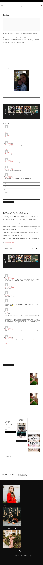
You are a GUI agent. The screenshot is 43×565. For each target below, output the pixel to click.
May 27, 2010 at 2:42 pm (9, 169)
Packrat (9, 160)
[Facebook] (37, 248)
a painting (16, 31)
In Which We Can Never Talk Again (10, 92)
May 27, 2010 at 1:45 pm (9, 144)
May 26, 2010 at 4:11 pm (9, 338)
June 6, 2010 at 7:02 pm (9, 177)
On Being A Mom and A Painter (9, 242)
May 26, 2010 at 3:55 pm (9, 329)
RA (8, 135)
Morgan (9, 152)
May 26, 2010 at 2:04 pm (9, 303)
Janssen (9, 302)
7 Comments (5, 248)
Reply (6, 132)
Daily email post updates (9, 424)
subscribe (17, 555)
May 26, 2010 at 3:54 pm (9, 312)
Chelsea (9, 168)
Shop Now (21, 441)
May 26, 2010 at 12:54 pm (9, 278)
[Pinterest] (39, 248)
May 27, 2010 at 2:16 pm (9, 153)
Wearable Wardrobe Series (9, 427)
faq (21, 555)
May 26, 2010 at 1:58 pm (9, 295)
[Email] (35, 248)
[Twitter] (36, 248)
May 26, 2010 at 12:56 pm (9, 287)
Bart (9, 286)
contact (25, 555)
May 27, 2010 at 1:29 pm (9, 136)
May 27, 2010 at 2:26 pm (9, 161)
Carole (9, 127)
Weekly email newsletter (22, 474)
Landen (9, 143)
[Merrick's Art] (21, 5)
